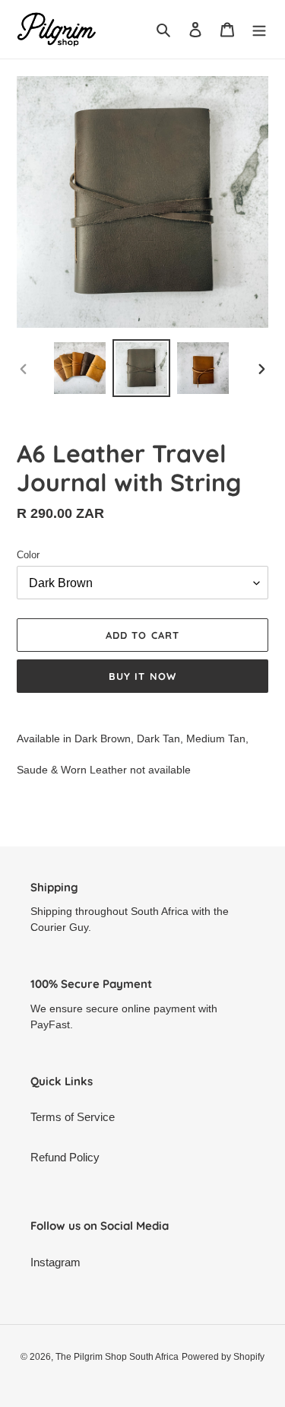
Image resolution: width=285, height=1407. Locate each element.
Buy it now (142, 676)
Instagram (55, 1262)
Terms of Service (72, 1116)
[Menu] (259, 29)
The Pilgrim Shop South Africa (117, 1356)
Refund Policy (65, 1157)
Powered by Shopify (223, 1356)
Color (28, 555)
